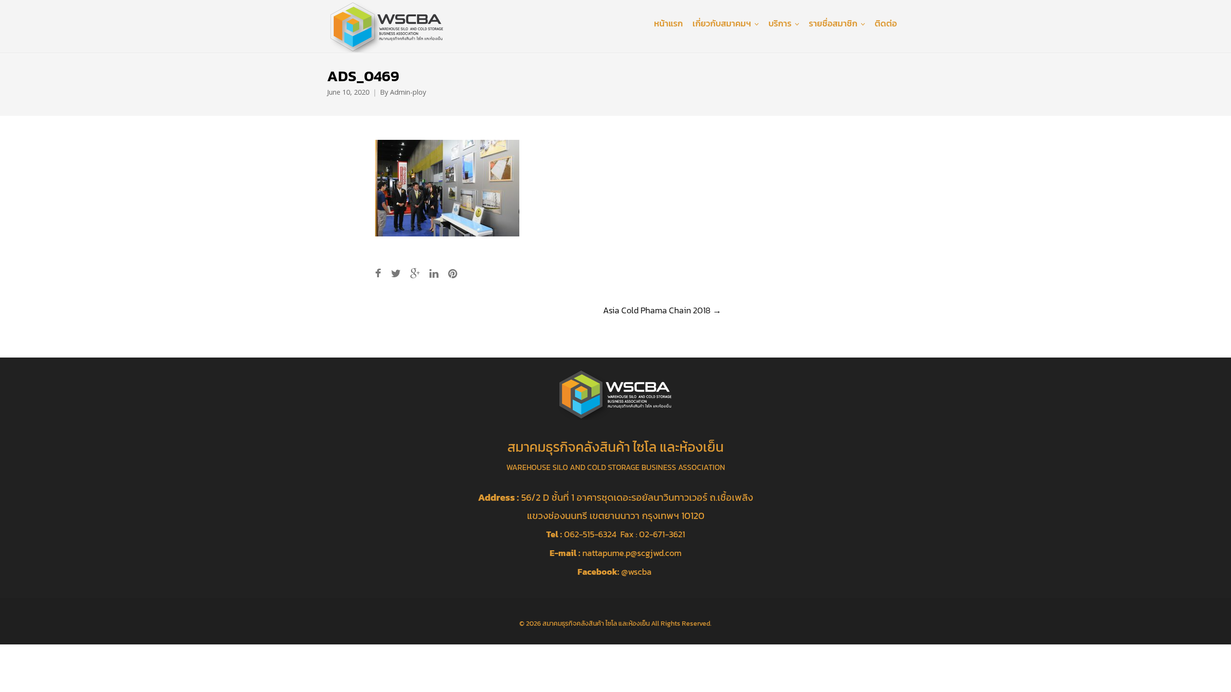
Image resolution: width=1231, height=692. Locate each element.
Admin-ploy (408, 92)
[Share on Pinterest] (452, 274)
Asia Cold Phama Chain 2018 (662, 310)
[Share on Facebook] (378, 274)
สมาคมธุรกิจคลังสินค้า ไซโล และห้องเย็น (596, 623)
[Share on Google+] (415, 274)
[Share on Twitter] (396, 274)
